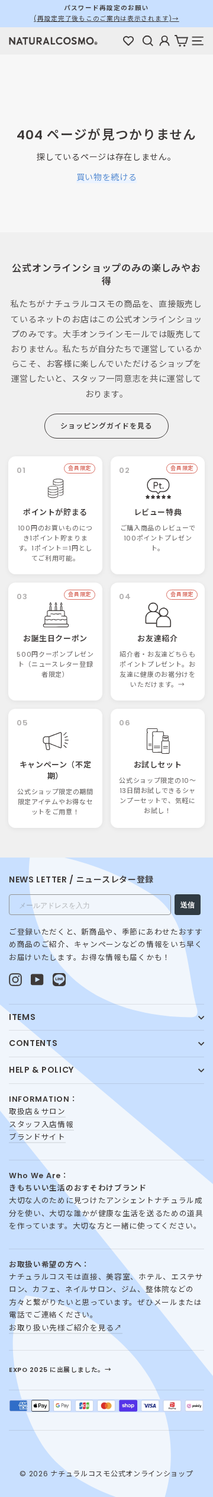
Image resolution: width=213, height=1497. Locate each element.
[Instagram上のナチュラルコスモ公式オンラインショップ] (15, 979)
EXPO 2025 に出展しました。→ (60, 1369)
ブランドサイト (37, 1137)
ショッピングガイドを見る (106, 426)
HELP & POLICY (41, 1070)
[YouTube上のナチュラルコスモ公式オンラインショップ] (37, 979)
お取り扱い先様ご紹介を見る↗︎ (65, 1328)
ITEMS (22, 1017)
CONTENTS (33, 1043)
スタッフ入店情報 (41, 1124)
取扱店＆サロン (37, 1111)
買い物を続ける (106, 177)
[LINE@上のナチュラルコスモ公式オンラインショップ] (59, 979)
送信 (187, 905)
